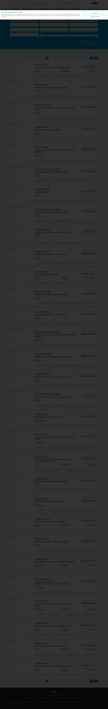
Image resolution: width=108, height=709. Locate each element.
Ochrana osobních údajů (46, 698)
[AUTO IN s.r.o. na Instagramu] (69, 3)
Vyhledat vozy (89, 43)
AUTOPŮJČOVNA (61, 8)
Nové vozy (15, 8)
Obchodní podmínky (30, 698)
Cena (68, 33)
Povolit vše (95, 13)
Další (94, 58)
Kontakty (92, 8)
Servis (35, 8)
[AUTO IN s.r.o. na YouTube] (72, 3)
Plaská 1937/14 (37, 3)
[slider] (41, 35)
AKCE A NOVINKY (75, 8)
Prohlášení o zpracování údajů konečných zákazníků (69, 698)
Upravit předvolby (94, 16)
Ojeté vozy (26, 8)
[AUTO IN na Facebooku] (66, 3)
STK (85, 8)
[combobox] (24, 20)
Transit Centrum (47, 8)
